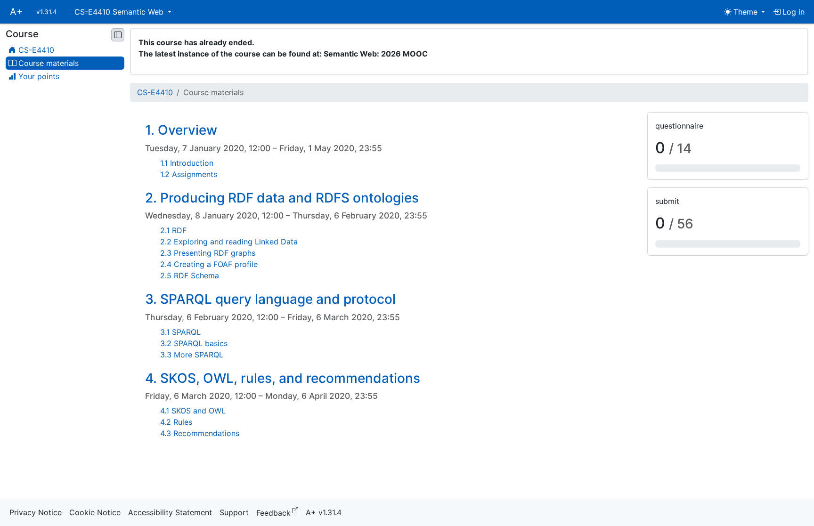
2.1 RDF (173, 230)
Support (234, 512)
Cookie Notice (95, 512)
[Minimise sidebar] (117, 34)
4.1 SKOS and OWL (193, 410)
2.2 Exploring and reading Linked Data (229, 241)
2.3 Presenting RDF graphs (207, 253)
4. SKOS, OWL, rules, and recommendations (282, 378)
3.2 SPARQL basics (194, 343)
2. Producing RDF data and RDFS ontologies (282, 198)
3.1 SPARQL (180, 332)
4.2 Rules (176, 422)
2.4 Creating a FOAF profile (209, 264)
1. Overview (181, 130)
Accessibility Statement (170, 512)
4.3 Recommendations (199, 433)
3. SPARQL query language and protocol (270, 299)
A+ (16, 11)
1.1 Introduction (186, 163)
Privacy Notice (35, 512)
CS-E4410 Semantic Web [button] (120, 11)
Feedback (279, 512)
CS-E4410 (155, 92)
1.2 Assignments (188, 174)
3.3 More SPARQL (191, 354)
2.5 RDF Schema (189, 275)
